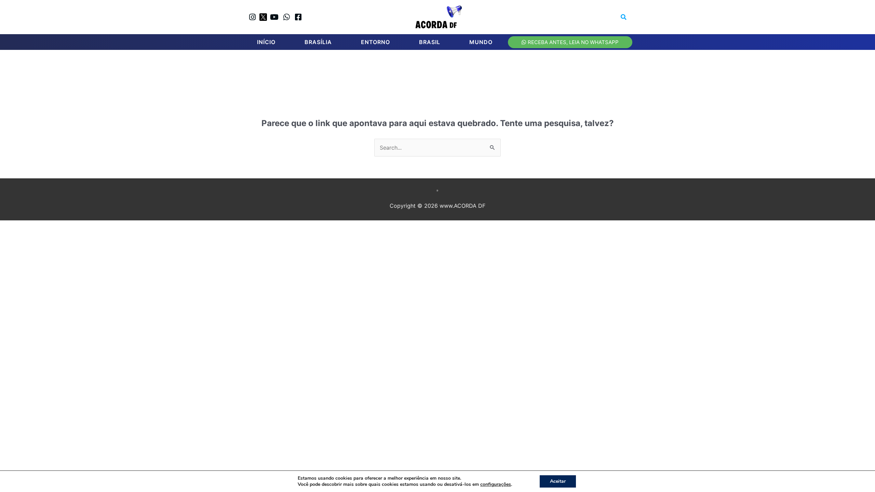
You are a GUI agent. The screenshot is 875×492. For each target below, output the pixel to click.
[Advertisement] (441, 75)
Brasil (429, 42)
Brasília (318, 42)
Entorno (375, 42)
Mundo (481, 42)
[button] (624, 17)
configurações (495, 484)
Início (266, 42)
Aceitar (558, 481)
